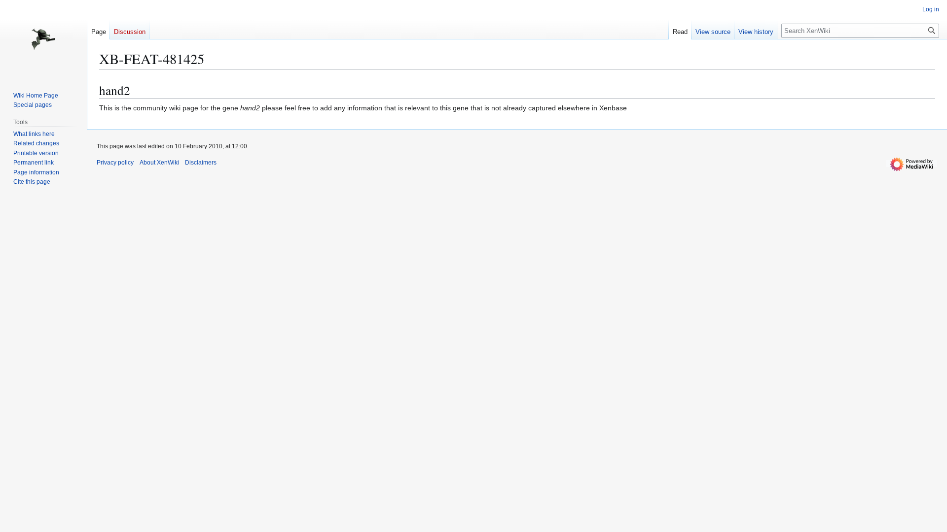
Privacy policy (115, 162)
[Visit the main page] (43, 39)
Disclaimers (201, 162)
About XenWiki (159, 162)
